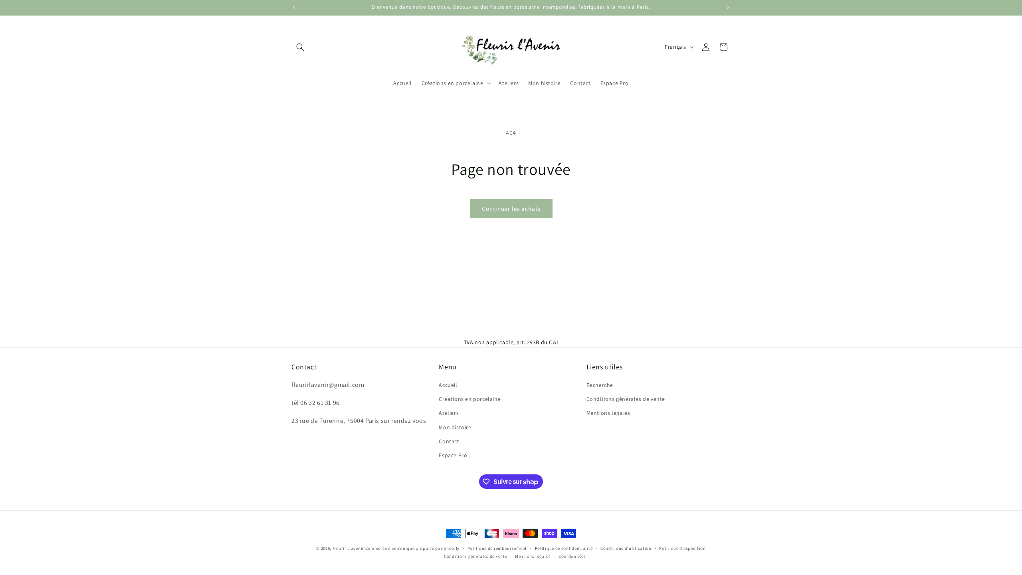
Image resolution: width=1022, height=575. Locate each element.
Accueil (448, 385)
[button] (300, 47)
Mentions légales (608, 412)
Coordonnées (572, 556)
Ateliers (449, 412)
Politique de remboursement (497, 548)
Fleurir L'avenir (348, 548)
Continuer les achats (511, 208)
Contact (449, 441)
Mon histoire (455, 427)
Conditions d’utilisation (626, 548)
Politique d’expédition (682, 548)
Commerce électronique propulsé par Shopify (412, 548)
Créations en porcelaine (470, 398)
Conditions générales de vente (625, 398)
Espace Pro (453, 455)
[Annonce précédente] (294, 7)
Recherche (599, 385)
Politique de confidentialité (564, 548)
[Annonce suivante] (728, 7)
